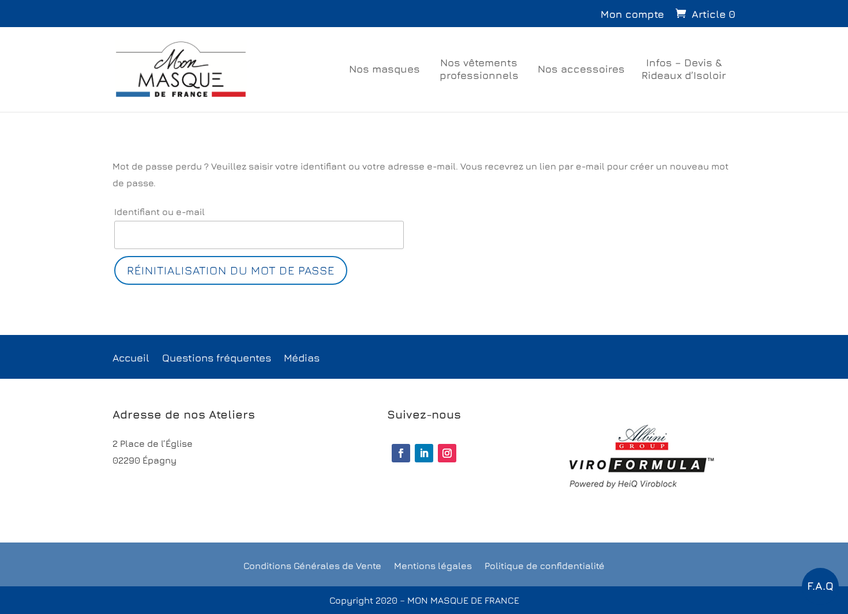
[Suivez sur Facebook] (401, 453)
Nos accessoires (581, 69)
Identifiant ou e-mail (159, 211)
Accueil (130, 359)
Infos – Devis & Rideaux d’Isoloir (683, 68)
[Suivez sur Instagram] (447, 453)
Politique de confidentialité (545, 566)
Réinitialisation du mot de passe (231, 270)
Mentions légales (433, 566)
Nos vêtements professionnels (479, 68)
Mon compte (632, 14)
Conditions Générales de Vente (312, 566)
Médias (302, 359)
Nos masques (384, 69)
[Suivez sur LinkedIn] (424, 453)
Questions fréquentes (216, 359)
